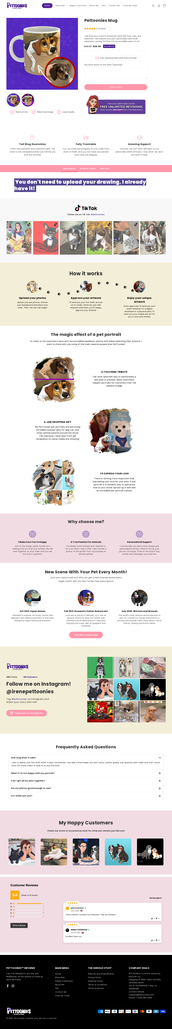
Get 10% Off (110, 528)
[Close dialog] (132, 484)
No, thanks (110, 536)
